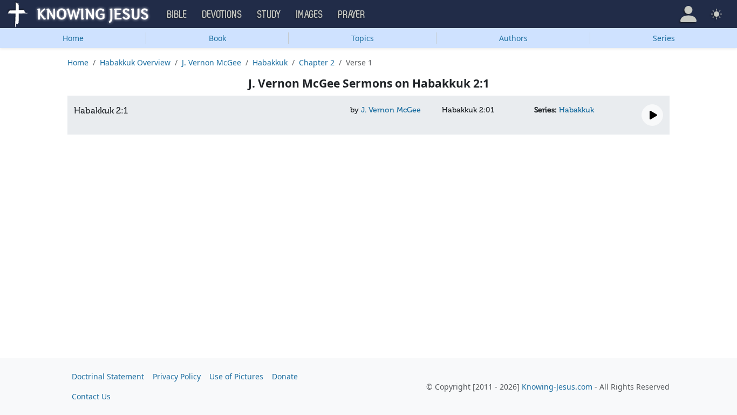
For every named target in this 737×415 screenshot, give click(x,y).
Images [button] (309, 14)
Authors (513, 38)
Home (73, 38)
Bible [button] (177, 14)
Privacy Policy (177, 376)
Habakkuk (270, 62)
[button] (688, 14)
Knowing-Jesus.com (557, 386)
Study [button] (269, 14)
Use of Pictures (236, 376)
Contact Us (91, 396)
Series (664, 38)
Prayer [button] (351, 14)
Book (217, 38)
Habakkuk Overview (135, 62)
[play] (652, 115)
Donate (285, 376)
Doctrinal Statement (108, 376)
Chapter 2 (317, 62)
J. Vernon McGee (211, 62)
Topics (362, 38)
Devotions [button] (222, 14)
